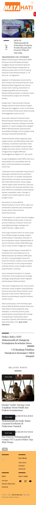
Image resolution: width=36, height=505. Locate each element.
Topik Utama (18, 53)
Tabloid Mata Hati (17, 495)
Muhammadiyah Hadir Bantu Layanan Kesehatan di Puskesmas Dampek (16, 423)
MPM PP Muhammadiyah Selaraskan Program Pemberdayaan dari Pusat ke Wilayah (23, 45)
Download (5, 487)
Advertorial (21, 469)
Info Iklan (5, 481)
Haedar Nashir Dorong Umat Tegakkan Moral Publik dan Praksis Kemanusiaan (16, 407)
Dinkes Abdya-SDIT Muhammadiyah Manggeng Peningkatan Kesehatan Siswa (17, 340)
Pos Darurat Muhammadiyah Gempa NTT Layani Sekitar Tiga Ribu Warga (17, 439)
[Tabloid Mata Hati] (18, 9)
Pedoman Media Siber (8, 484)
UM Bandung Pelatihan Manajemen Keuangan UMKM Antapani (19, 353)
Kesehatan (21, 466)
